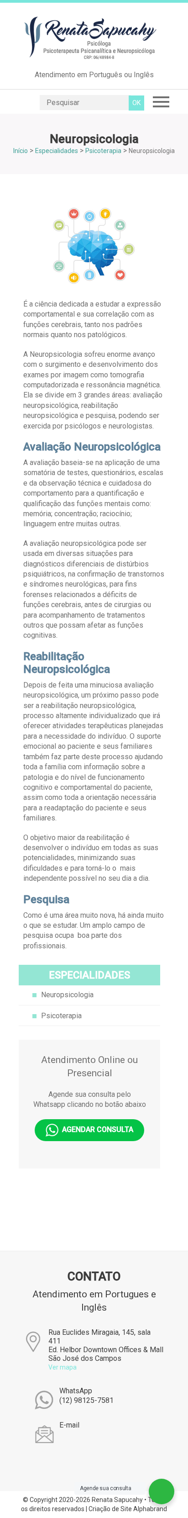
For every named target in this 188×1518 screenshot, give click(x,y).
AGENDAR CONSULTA (95, 1129)
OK (136, 102)
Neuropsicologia (67, 994)
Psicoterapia (61, 1015)
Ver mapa (62, 1367)
